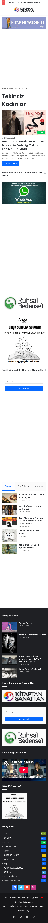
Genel (6, 851)
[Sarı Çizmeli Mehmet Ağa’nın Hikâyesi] (9, 549)
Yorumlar (39, 486)
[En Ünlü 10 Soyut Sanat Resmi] (9, 535)
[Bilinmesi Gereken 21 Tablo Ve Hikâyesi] (9, 498)
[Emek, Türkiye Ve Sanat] (9, 673)
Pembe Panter (26, 623)
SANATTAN (8, 838)
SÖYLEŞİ (7, 872)
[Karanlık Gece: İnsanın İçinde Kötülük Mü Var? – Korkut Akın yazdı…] (9, 660)
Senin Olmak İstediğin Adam (32, 634)
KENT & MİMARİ (10, 876)
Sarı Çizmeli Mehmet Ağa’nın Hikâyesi (29, 546)
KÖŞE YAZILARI (10, 847)
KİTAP (6, 842)
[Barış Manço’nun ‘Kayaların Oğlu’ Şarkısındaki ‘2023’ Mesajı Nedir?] (9, 522)
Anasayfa (8, 88)
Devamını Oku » (10, 163)
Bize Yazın (24, 906)
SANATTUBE (9, 859)
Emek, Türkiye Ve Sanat (30, 669)
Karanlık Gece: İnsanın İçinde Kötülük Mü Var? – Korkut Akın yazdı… (31, 659)
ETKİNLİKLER (9, 834)
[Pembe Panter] (9, 627)
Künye (16, 906)
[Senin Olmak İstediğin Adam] (9, 643)
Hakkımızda (7, 906)
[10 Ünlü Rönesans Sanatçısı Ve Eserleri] (9, 510)
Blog (5, 864)
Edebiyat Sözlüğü (37, 906)
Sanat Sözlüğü (24, 910)
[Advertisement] (24, 58)
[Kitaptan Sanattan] (24, 10)
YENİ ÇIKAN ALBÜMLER (14, 868)
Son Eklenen (23, 486)
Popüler (8, 486)
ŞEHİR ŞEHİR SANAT (12, 881)
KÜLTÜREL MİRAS (11, 855)
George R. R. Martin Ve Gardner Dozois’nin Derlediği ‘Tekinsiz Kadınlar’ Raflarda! (23, 145)
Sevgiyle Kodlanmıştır (24, 902)
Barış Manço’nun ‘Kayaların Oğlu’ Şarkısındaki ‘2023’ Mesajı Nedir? (32, 521)
